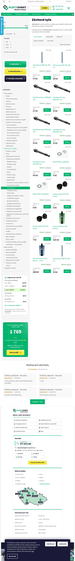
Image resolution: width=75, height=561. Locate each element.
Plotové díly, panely (11, 99)
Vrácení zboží (17, 523)
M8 (8, 42)
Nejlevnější (49, 37)
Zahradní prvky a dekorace (13, 234)
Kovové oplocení (11, 125)
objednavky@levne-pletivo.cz (26, 448)
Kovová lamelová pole (12, 133)
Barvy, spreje (9, 239)
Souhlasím (62, 544)
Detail (46, 78)
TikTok (34, 457)
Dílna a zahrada (9, 237)
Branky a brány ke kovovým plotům (16, 128)
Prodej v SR (41, 516)
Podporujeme (41, 529)
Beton (8, 172)
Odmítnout (50, 544)
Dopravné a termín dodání (35, 1)
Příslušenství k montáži (12, 260)
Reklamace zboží (18, 519)
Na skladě (10, 34)
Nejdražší (58, 37)
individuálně (7, 311)
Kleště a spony (10, 175)
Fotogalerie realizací (9, 268)
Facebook (19, 453)
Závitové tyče (10, 188)
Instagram (35, 453)
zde (32, 551)
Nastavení (11, 556)
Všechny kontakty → (44, 484)
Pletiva (7, 96)
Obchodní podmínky (19, 526)
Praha (40, 474)
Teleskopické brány (11, 258)
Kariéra (40, 523)
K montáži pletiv (11, 170)
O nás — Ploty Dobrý (43, 519)
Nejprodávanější (37, 41)
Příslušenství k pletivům (13, 159)
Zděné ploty (8, 146)
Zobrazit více (37, 402)
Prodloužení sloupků (12, 198)
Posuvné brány (9, 255)
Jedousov (41, 481)
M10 (8, 45)
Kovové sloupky (11, 138)
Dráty (6, 154)
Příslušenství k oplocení (12, 156)
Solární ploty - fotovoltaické (13, 245)
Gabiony (7, 101)
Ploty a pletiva (7, 93)
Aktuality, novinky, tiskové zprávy (46, 526)
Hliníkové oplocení (11, 141)
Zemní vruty (8, 224)
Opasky (8, 167)
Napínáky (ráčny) (11, 162)
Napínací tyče (10, 180)
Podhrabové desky (10, 221)
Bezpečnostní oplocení (12, 114)
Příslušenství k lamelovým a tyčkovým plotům (17, 215)
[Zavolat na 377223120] (5, 1)
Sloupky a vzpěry (10, 151)
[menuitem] (6, 14)
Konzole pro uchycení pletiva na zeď (16, 183)
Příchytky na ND (10, 164)
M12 (8, 48)
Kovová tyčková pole (12, 135)
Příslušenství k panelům (12, 206)
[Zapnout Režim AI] (51, 8)
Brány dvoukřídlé (10, 252)
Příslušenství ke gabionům (13, 209)
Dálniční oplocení (10, 112)
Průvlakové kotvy (11, 191)
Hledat (44, 8)
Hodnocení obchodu (36, 364)
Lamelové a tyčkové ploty (12, 122)
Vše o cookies (41, 533)
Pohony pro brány (10, 263)
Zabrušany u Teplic (20, 484)
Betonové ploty (9, 104)
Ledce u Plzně (19, 474)
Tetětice (18, 481)
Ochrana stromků (10, 229)
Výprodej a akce (10, 143)
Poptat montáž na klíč (37, 462)
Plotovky (7, 107)
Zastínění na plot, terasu (12, 218)
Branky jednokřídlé (10, 250)
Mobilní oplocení (10, 109)
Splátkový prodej (18, 529)
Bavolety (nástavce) (12, 201)
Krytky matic (9, 193)
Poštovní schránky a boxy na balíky (15, 242)
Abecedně (49, 41)
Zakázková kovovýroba (20, 533)
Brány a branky (7, 247)
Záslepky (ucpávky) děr (13, 204)
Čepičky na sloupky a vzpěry (14, 196)
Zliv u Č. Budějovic (20, 477)
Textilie (7, 231)
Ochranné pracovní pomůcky (13, 226)
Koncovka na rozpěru (12, 185)
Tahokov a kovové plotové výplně (15, 120)
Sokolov (41, 477)
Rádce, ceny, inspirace (21, 415)
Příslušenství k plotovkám (13, 211)
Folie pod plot (10, 177)
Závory (7, 266)
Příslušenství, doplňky (9, 149)
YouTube (19, 457)
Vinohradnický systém (11, 117)
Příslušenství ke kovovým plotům (15, 130)
